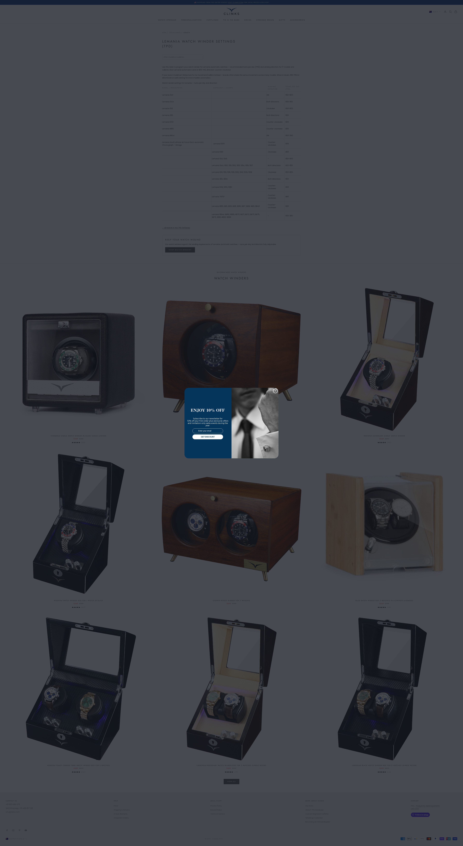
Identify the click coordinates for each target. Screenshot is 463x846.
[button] (456, 839)
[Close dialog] (275, 391)
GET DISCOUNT (208, 437)
